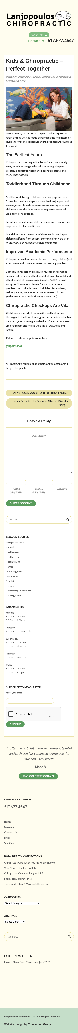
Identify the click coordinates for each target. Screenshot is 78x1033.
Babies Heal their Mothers (18, 878)
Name (16, 490)
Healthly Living (13, 557)
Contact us (36, 41)
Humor (9, 566)
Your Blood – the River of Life (20, 868)
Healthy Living (13, 561)
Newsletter (11, 581)
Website (62, 488)
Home (7, 821)
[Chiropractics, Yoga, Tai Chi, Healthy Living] (39, 16)
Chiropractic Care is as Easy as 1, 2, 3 (23, 873)
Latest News (12, 576)
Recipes (10, 586)
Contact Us (10, 832)
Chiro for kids (23, 363)
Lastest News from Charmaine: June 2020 (27, 962)
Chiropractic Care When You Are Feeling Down (29, 862)
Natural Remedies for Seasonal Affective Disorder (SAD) (40, 403)
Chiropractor (53, 363)
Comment (39, 435)
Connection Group (39, 1024)
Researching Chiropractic (18, 590)
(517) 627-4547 (14, 346)
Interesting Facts (14, 571)
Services (9, 827)
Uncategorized (13, 595)
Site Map (9, 843)
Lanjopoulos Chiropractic (55, 76)
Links (7, 837)
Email (38, 490)
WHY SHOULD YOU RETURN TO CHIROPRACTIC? (39, 393)
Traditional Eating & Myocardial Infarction (26, 884)
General (10, 547)
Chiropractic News (15, 80)
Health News (12, 552)
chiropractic (38, 363)
